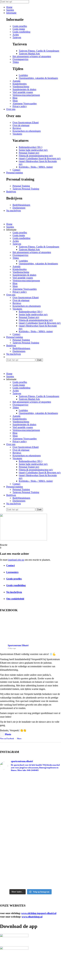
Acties (16, 34)
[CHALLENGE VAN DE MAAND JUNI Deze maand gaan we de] (30, 845)
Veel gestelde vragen (23, 92)
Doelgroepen (19, 207)
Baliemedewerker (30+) (30, 147)
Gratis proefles (20, 26)
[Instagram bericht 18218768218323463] (30, 826)
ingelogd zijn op (16, 559)
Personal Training (21, 186)
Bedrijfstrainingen (21, 205)
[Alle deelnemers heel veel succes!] (30, 831)
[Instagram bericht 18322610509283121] (30, 874)
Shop (15, 100)
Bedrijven (11, 191)
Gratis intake (19, 29)
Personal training (14, 172)
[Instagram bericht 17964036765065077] (30, 884)
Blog (15, 98)
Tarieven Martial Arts (29, 53)
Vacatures (17, 133)
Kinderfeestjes (20, 83)
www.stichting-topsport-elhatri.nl (38, 913)
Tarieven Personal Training (26, 188)
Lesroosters (12, 572)
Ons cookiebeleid (15, 598)
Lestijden (23, 75)
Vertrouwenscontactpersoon (26, 95)
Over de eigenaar (21, 125)
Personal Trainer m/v (29, 152)
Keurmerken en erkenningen (27, 131)
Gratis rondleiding (21, 31)
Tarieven (17, 37)
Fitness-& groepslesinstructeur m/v (36, 155)
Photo (8, 734)
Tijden (16, 62)
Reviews (17, 128)
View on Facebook (7, 738)
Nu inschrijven (13, 210)
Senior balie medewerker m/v (33, 150)
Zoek (39, 360)
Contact (16, 169)
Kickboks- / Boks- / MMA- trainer (36, 167)
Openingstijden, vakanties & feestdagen (38, 78)
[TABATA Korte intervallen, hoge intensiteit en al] (30, 864)
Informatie (11, 12)
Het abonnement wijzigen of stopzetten (32, 56)
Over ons (10, 109)
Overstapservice (20, 59)
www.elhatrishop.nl (32, 916)
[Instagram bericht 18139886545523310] (30, 879)
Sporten (10, 10)
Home (9, 7)
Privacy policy (20, 106)
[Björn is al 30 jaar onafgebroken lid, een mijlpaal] (30, 810)
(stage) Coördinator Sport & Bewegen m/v (40, 158)
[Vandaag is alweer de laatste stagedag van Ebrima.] (30, 786)
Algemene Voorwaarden (25, 103)
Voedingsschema (21, 86)
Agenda (16, 81)
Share (19, 738)
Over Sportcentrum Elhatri (26, 122)
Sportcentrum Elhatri (18, 645)
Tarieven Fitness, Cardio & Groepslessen (39, 50)
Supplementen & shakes (24, 89)
